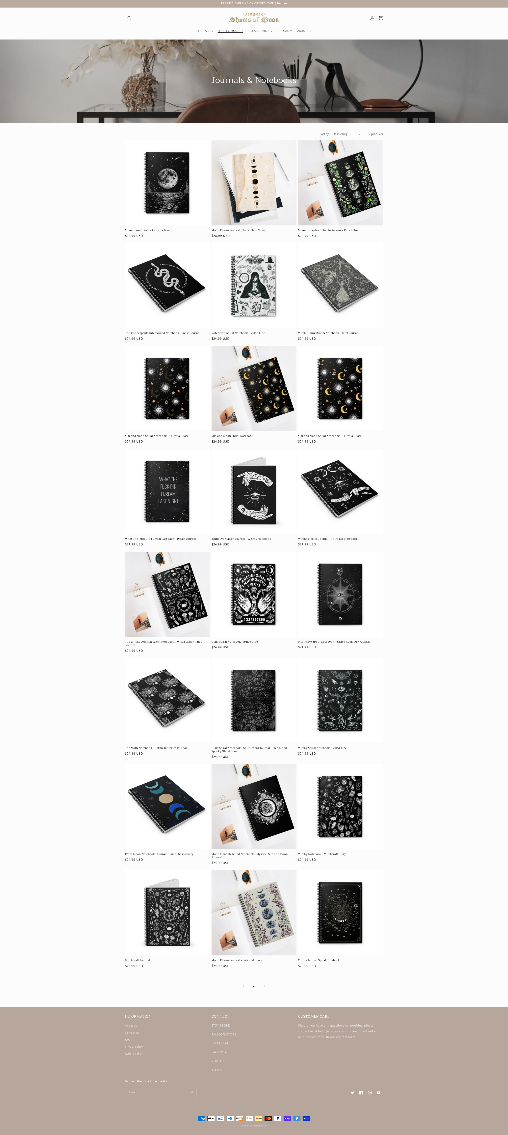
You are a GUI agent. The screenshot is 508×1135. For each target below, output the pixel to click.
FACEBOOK (220, 1052)
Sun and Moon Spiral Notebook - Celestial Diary (157, 436)
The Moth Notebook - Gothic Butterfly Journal (156, 748)
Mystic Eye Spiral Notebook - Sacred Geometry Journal (334, 642)
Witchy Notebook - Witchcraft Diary (322, 854)
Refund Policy (134, 1053)
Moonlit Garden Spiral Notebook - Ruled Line (328, 230)
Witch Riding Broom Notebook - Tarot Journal (328, 333)
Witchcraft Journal (137, 960)
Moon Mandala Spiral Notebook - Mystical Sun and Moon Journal (250, 856)
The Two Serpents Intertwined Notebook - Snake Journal (162, 333)
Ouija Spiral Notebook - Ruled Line (235, 642)
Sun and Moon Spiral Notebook (232, 436)
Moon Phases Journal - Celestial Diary (237, 960)
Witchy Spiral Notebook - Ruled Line (322, 748)
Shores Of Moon (258, 1126)
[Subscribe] (192, 1092)
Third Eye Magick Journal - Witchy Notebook (241, 539)
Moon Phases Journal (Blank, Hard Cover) (239, 230)
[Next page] (264, 986)
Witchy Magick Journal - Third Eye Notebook (328, 539)
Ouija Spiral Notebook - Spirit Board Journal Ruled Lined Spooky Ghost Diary (249, 749)
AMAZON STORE (224, 1034)
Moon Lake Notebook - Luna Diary (148, 230)
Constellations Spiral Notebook (319, 960)
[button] (129, 18)
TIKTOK (217, 1070)
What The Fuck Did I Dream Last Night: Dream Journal (160, 539)
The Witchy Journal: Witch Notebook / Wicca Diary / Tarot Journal (163, 643)
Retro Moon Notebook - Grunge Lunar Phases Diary (159, 854)
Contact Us (132, 1032)
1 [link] (243, 986)
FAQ (128, 1039)
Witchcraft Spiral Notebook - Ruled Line (238, 333)
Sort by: (324, 134)
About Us (131, 1025)
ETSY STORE (221, 1025)
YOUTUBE (219, 1061)
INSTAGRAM (221, 1043)
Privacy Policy (134, 1046)
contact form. (346, 1037)
